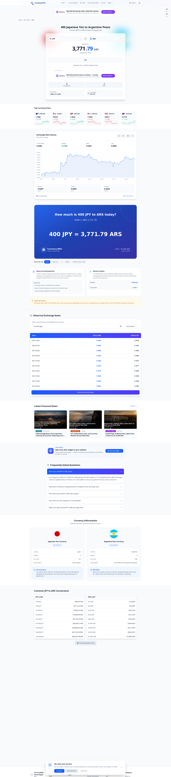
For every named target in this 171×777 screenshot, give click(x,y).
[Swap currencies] (85, 39)
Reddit (67, 262)
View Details (130, 326)
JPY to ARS (27, 20)
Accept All (59, 771)
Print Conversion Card (86, 643)
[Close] (121, 768)
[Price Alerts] (139, 2)
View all (132, 406)
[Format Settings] (167, 9)
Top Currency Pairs (93, 3)
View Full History (128, 196)
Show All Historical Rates (85, 392)
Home (20, 20)
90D (128, 136)
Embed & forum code (79, 262)
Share (47, 262)
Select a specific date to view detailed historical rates (48, 322)
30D (123, 136)
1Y (132, 136)
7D (119, 136)
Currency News (73, 3)
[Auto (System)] (167, 14)
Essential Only (71, 771)
